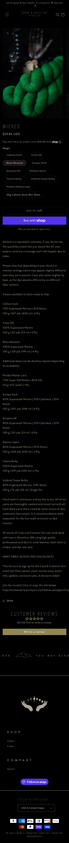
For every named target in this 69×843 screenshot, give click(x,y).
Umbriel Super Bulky (45, 179)
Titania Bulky (15, 179)
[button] (7, 14)
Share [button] (10, 600)
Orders (11, 740)
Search (11, 768)
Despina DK (15, 171)
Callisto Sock (16, 155)
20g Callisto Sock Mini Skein (23, 194)
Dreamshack (34, 836)
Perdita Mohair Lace (20, 187)
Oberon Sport (40, 171)
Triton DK (38, 155)
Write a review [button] (34, 631)
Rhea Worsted (14, 162)
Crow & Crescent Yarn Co (32, 833)
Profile (10, 746)
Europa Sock (41, 163)
